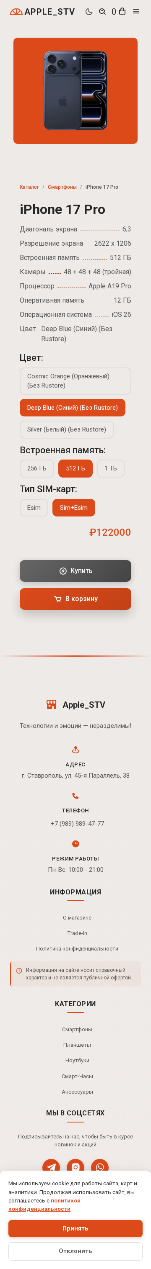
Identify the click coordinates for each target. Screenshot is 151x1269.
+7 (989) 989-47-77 (77, 823)
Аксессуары (77, 1092)
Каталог (29, 187)
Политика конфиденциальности (77, 948)
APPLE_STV (49, 12)
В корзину (81, 599)
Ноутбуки (77, 1060)
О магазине (77, 918)
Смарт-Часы (77, 1076)
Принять (75, 1228)
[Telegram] (51, 1168)
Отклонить (75, 1251)
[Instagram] (75, 1168)
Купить (81, 571)
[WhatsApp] (100, 1168)
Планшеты (77, 1045)
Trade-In (77, 933)
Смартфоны (62, 187)
